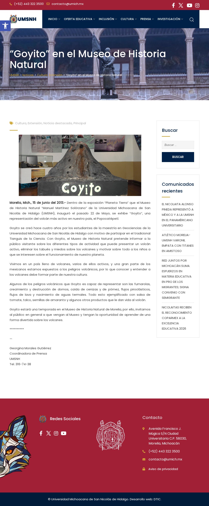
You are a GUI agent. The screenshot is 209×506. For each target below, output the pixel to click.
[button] (5, 25)
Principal (79, 123)
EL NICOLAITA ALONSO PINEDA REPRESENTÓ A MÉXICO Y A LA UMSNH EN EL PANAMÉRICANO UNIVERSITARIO (178, 214)
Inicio (52, 19)
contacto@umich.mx (67, 4)
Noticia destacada (57, 123)
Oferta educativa (78, 19)
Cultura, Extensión (28, 123)
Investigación (169, 19)
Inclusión (106, 19)
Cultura (127, 19)
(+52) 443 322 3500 (29, 4)
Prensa (145, 19)
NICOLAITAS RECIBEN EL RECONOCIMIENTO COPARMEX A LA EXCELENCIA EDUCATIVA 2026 (177, 318)
